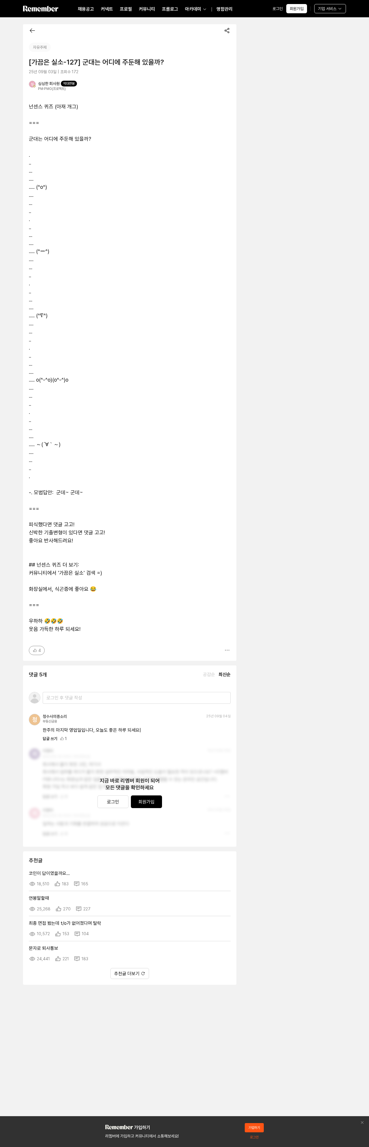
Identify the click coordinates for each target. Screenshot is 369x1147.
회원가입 (297, 8)
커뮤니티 (147, 9)
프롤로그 (170, 9)
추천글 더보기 (127, 973)
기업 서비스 (327, 8)
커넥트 (107, 9)
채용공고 (86, 9)
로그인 (277, 8)
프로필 (126, 9)
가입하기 (254, 1128)
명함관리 (224, 9)
